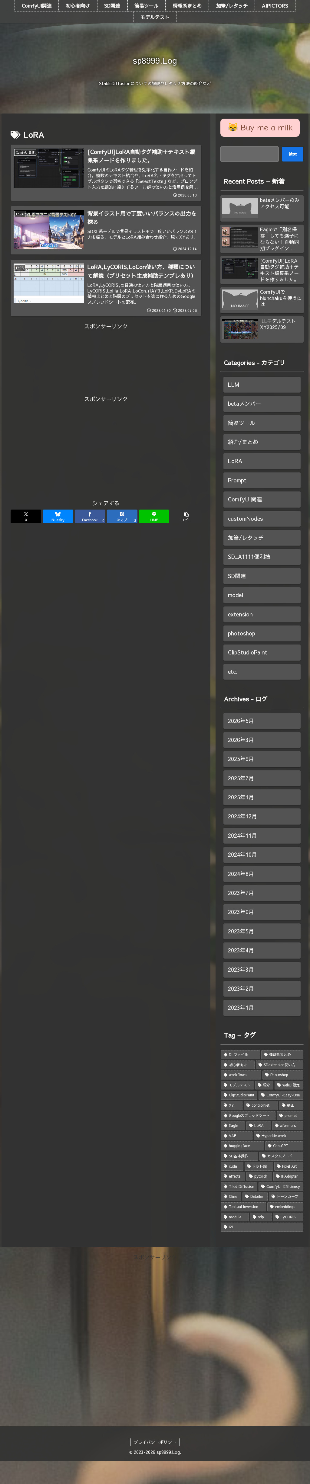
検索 (293, 154)
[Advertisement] (106, 344)
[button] (186, 516)
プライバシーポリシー (155, 1442)
